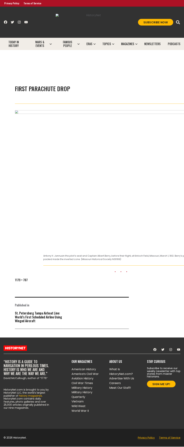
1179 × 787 (21, 280)
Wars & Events (39, 44)
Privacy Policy (11, 3)
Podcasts (174, 44)
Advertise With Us (121, 378)
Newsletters (152, 44)
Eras (89, 44)
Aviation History (82, 378)
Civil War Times (82, 383)
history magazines (30, 396)
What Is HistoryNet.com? (121, 371)
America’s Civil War (85, 374)
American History (84, 369)
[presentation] (51, 43)
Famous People (67, 44)
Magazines (127, 44)
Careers (115, 383)
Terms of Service (32, 3)
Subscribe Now (155, 22)
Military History (82, 388)
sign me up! (161, 384)
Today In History (13, 44)
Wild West (79, 406)
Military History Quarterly (82, 394)
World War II (80, 411)
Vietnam (78, 401)
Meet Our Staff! (120, 388)
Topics (106, 44)
